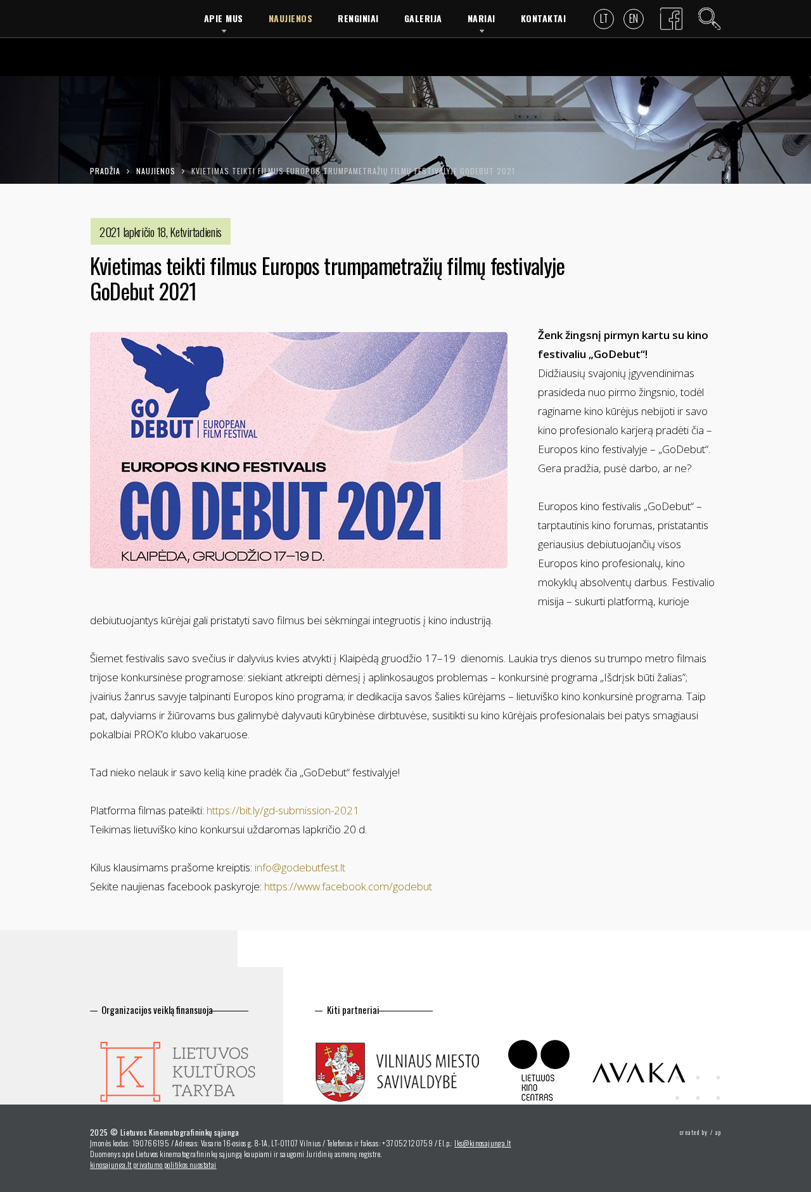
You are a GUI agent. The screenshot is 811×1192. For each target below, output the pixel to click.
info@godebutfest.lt (300, 867)
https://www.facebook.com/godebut (348, 886)
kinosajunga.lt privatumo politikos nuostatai (153, 1164)
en (633, 18)
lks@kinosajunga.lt (482, 1143)
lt (604, 18)
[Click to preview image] (299, 450)
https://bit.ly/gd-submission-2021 (283, 810)
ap (718, 1132)
